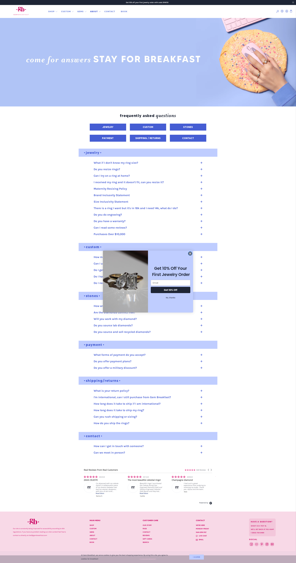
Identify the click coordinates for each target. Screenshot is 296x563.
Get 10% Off (170, 290)
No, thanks (170, 297)
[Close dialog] (190, 253)
